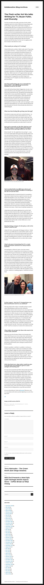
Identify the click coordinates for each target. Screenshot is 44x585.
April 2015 (8, 553)
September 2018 (9, 505)
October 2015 (8, 543)
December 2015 (9, 540)
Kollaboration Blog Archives (16, 7)
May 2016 (8, 532)
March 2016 (8, 535)
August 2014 (8, 566)
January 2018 (8, 513)
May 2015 (8, 551)
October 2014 (8, 562)
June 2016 (8, 531)
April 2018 (8, 508)
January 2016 (8, 539)
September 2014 (9, 564)
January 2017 (8, 520)
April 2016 (8, 534)
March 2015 (8, 554)
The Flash (11, 405)
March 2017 (8, 518)
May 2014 (8, 570)
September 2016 (9, 526)
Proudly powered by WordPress (22, 581)
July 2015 (7, 548)
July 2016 (8, 529)
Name (6, 436)
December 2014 (9, 559)
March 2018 (8, 510)
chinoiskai (22, 390)
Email (6, 441)
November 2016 (9, 523)
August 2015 (8, 546)
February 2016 (9, 537)
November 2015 (9, 542)
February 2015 (9, 556)
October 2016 (8, 524)
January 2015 (8, 558)
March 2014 (8, 573)
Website (6, 447)
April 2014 (8, 572)
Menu (37, 7)
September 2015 (9, 545)
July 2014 (8, 567)
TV (14, 405)
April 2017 (8, 516)
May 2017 (8, 515)
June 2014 (8, 569)
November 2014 (9, 561)
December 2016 (9, 521)
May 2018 (8, 507)
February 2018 (9, 512)
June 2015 (8, 550)
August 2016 (8, 527)
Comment (6, 419)
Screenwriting (7, 405)
